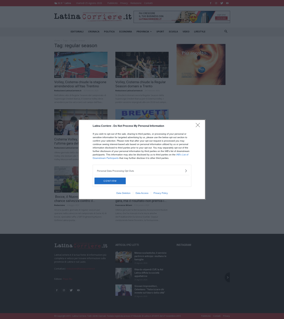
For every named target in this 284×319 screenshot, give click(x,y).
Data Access (142, 193)
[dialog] (142, 159)
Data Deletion (123, 193)
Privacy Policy (161, 193)
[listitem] (142, 170)
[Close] (199, 126)
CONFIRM (110, 181)
